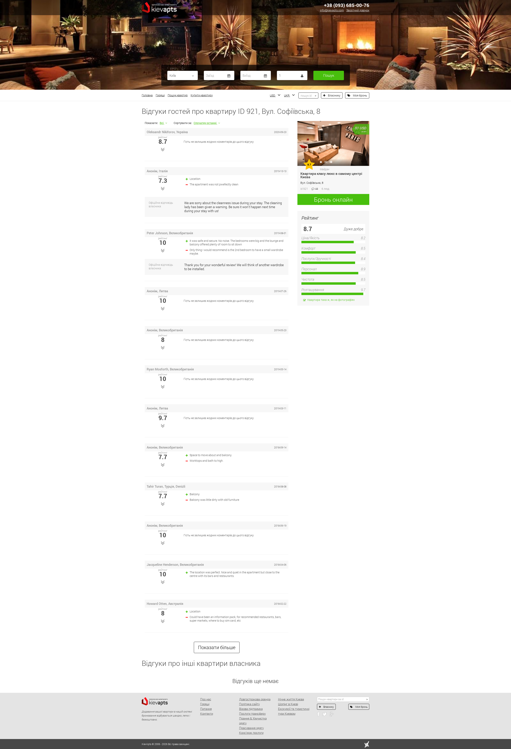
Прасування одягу (251, 728)
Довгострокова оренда (254, 699)
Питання (206, 709)
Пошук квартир (178, 95)
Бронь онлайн (333, 199)
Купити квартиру (202, 95)
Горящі (160, 95)
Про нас (205, 699)
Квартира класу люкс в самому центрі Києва (331, 175)
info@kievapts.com (332, 10)
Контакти (206, 714)
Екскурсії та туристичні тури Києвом (293, 711)
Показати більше (216, 647)
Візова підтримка (251, 709)
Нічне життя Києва (291, 699)
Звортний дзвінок (357, 10)
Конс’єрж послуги (251, 733)
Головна (147, 95)
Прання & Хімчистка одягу (253, 720)
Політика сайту (249, 704)
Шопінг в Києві (288, 704)
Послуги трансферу (252, 714)
